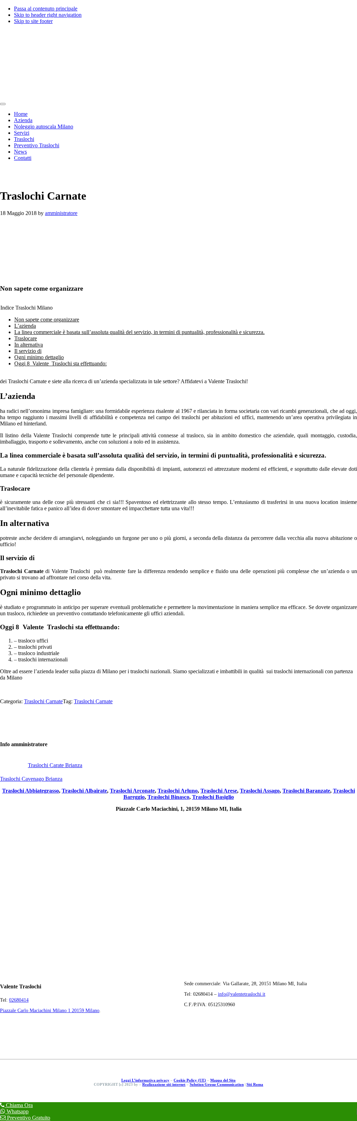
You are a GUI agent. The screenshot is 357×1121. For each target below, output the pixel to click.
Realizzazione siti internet (163, 1084)
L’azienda (25, 326)
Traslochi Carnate (43, 701)
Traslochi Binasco (168, 797)
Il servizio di (27, 351)
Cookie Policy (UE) (190, 1080)
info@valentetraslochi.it (241, 994)
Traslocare (25, 338)
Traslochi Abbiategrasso (30, 791)
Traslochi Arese (218, 791)
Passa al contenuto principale (45, 9)
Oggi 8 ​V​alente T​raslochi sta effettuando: (60, 363)
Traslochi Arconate (132, 791)
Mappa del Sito (223, 1080)
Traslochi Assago (260, 791)
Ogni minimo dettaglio (39, 357)
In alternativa (28, 345)
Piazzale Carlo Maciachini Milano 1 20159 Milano (49, 1010)
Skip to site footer (33, 21)
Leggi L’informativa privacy (145, 1080)
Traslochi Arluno (178, 791)
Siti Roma (254, 1084)
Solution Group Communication (217, 1084)
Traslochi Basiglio (213, 797)
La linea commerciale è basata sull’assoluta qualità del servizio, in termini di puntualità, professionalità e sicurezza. (139, 332)
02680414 (19, 1000)
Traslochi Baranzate (306, 791)
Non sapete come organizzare (46, 319)
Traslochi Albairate (84, 791)
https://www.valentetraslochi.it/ (34, 689)
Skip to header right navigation (48, 15)
